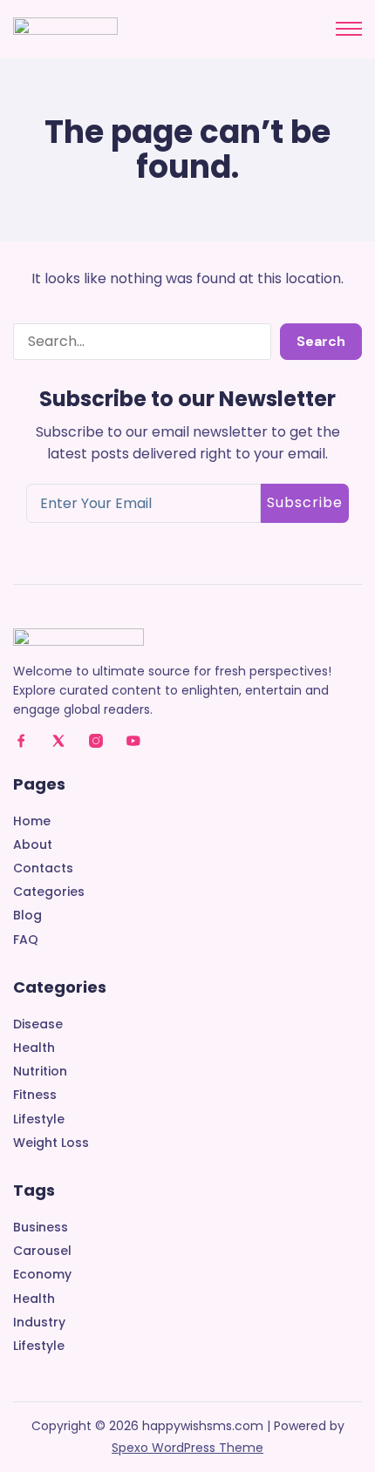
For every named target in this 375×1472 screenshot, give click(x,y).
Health (34, 1048)
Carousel (42, 1251)
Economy (42, 1274)
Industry (39, 1322)
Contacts (43, 868)
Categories (49, 892)
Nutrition (40, 1071)
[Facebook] (21, 741)
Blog (27, 915)
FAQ (25, 940)
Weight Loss (51, 1143)
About (32, 845)
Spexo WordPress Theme (187, 1447)
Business (40, 1227)
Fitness (35, 1095)
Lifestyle (39, 1119)
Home (32, 821)
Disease (38, 1024)
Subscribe (305, 502)
